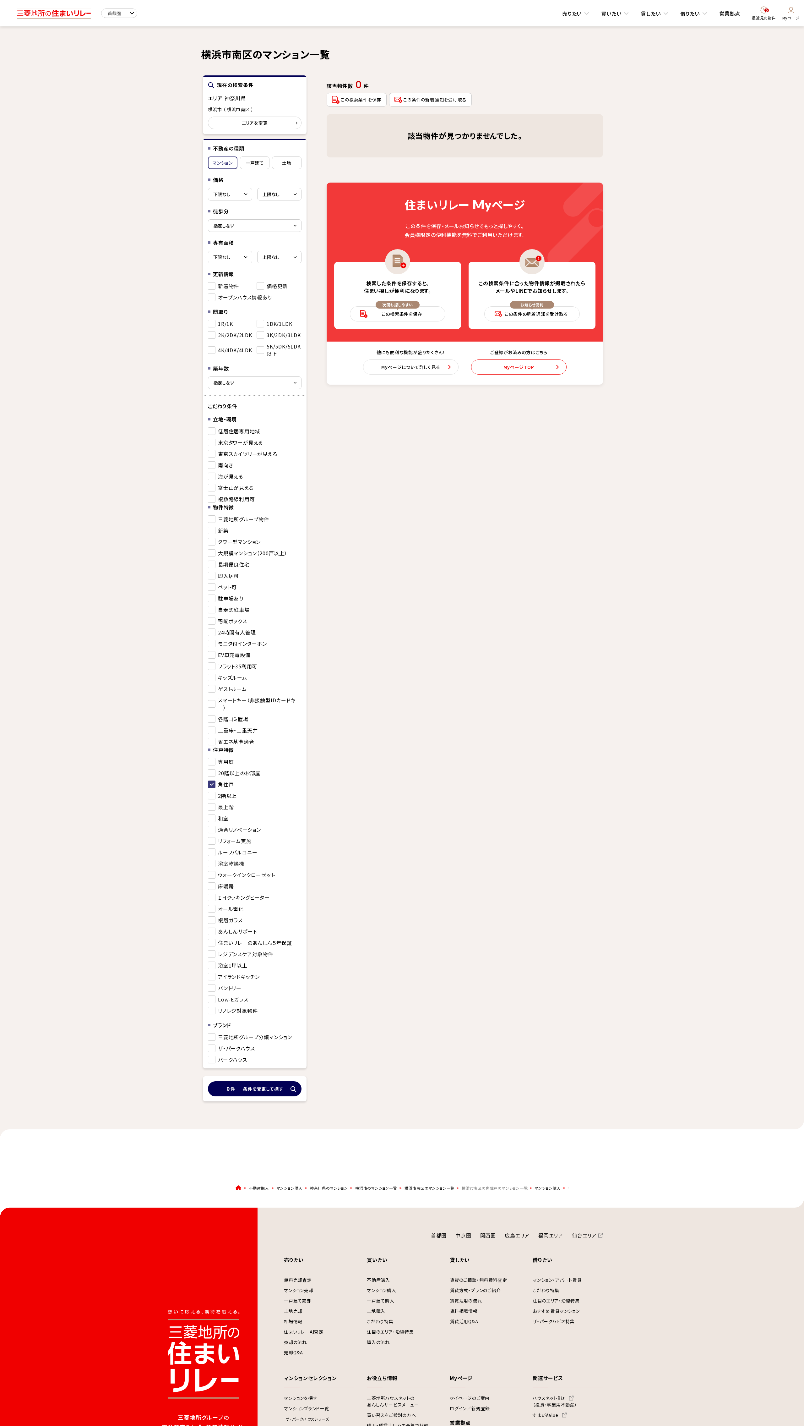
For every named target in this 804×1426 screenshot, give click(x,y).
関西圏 (488, 1235)
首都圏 (439, 1235)
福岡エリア (550, 1235)
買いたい (611, 13)
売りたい (572, 13)
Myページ (791, 17)
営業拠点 (729, 13)
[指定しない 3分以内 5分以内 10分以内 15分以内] (255, 225)
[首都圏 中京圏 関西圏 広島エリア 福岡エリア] (119, 13)
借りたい (690, 13)
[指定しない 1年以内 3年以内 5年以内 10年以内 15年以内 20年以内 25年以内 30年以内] (255, 382)
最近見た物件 (764, 14)
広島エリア (517, 1235)
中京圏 (463, 1235)
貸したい (650, 13)
